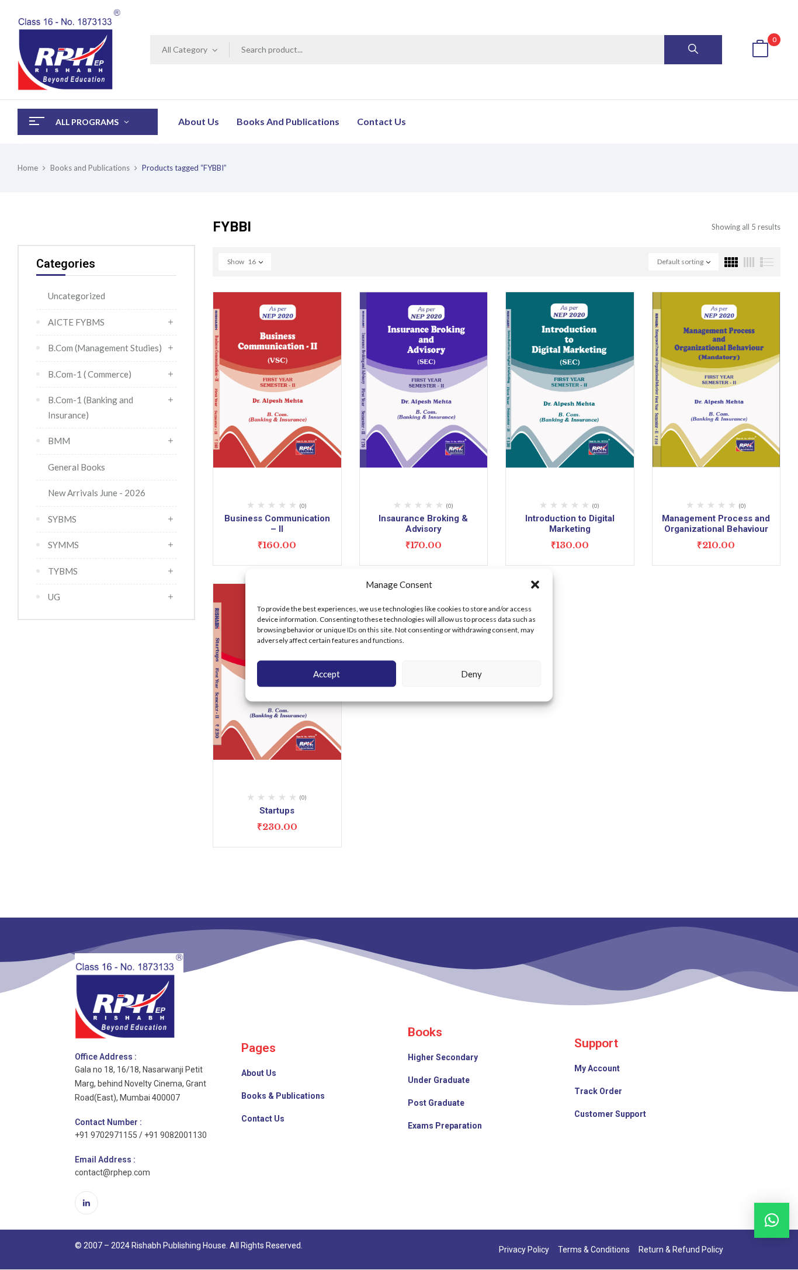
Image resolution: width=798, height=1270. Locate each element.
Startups (276, 810)
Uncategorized (76, 295)
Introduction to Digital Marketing (570, 523)
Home (28, 167)
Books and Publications (90, 167)
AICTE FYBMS (76, 322)
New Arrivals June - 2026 (96, 492)
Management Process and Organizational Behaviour (716, 523)
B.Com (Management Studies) (105, 347)
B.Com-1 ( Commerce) (89, 374)
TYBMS (63, 571)
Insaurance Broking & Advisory (423, 523)
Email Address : (105, 1159)
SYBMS (62, 519)
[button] (535, 585)
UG (54, 596)
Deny (471, 674)
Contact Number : (108, 1122)
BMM (59, 440)
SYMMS (63, 544)
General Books (76, 467)
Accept (326, 674)
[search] (693, 49)
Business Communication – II (277, 523)
